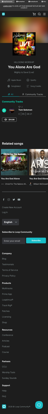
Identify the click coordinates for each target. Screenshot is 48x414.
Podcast (6, 346)
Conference (7, 335)
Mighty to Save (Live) (24, 72)
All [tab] (12, 94)
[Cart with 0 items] (34, 13)
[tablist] (24, 94)
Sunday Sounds (9, 378)
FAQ (4, 396)
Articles (5, 340)
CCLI (4, 366)
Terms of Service (10, 270)
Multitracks (7, 288)
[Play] (4, 110)
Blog (4, 258)
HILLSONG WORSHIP (24, 62)
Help (4, 390)
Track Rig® (7, 305)
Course (5, 352)
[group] (9, 120)
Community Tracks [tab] (34, 94)
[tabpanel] (24, 113)
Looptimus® (7, 299)
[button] (4, 110)
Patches (6, 311)
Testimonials (8, 264)
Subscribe (36, 240)
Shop (4, 322)
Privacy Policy (8, 275)
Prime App (7, 294)
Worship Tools (8, 372)
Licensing (6, 316)
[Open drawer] (44, 14)
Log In (5, 212)
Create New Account (12, 207)
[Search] (39, 14)
